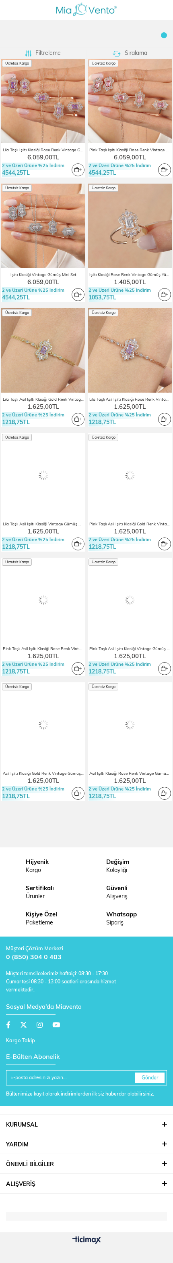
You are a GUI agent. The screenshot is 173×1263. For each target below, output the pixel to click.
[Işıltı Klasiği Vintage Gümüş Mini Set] (43, 226)
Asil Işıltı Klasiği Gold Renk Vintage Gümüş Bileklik (44, 774)
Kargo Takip (20, 1040)
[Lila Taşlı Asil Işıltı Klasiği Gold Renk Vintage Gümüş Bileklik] (43, 350)
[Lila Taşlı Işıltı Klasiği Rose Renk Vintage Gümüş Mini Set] (43, 101)
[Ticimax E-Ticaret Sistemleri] (86, 1240)
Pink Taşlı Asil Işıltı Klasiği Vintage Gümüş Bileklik (130, 649)
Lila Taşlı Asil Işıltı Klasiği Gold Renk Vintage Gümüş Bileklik (44, 399)
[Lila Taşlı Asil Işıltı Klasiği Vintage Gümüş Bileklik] (43, 475)
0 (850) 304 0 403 (34, 957)
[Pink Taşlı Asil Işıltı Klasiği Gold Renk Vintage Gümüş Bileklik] (130, 475)
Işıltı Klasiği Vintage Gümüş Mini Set (43, 275)
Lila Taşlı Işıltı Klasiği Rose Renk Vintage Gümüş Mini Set (44, 150)
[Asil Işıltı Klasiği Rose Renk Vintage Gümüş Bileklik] (130, 724)
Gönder (150, 1078)
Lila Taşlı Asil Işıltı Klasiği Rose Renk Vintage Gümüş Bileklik (130, 399)
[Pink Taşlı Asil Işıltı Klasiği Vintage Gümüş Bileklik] (130, 600)
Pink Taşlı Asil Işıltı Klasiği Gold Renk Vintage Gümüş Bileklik (130, 524)
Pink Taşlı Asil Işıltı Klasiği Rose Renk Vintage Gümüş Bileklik (44, 649)
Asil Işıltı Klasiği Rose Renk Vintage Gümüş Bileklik (130, 774)
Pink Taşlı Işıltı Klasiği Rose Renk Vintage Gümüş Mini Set (130, 150)
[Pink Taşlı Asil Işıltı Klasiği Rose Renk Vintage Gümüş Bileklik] (43, 600)
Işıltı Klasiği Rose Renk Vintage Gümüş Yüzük (130, 275)
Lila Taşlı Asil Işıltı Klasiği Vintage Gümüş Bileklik (44, 524)
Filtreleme (48, 53)
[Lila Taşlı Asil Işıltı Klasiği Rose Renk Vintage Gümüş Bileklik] (130, 350)
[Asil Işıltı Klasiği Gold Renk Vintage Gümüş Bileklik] (43, 724)
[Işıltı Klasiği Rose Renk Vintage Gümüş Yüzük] (130, 226)
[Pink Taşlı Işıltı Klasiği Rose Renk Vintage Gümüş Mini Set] (130, 101)
